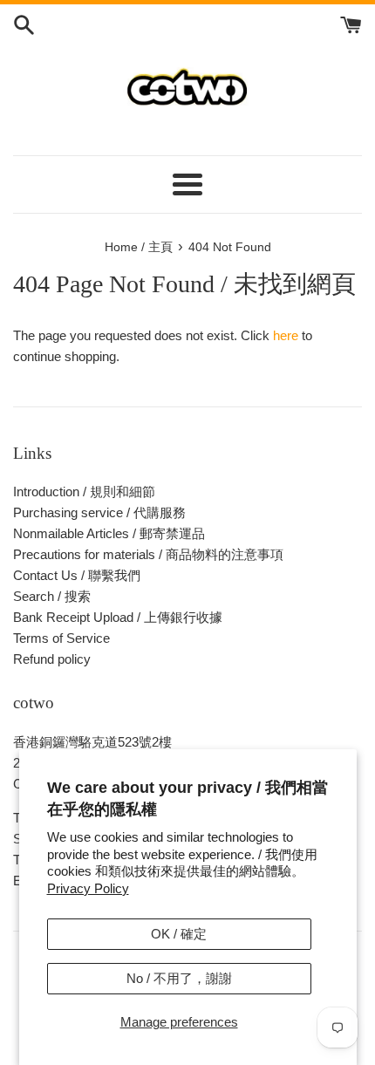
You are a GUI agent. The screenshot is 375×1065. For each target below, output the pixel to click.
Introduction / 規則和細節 (84, 491)
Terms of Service (61, 638)
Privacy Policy (88, 888)
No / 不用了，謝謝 (179, 978)
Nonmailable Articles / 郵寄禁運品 (109, 533)
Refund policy (52, 659)
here (285, 335)
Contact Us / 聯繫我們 (76, 575)
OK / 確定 (179, 933)
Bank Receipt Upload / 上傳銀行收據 (117, 617)
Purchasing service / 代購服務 (99, 512)
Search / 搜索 (52, 596)
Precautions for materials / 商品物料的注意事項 (148, 554)
